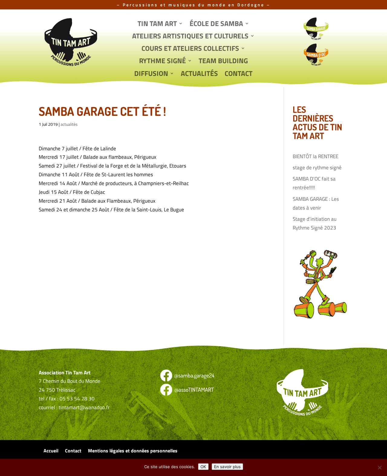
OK (203, 466)
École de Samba (216, 24)
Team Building (223, 61)
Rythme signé (162, 61)
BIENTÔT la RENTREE (315, 156)
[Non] (379, 468)
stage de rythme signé (317, 167)
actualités (69, 124)
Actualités (199, 74)
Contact (238, 74)
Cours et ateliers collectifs (190, 49)
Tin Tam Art (157, 24)
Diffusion (151, 74)
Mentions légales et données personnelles (132, 451)
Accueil (51, 451)
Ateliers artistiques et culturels (190, 36)
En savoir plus (227, 466)
